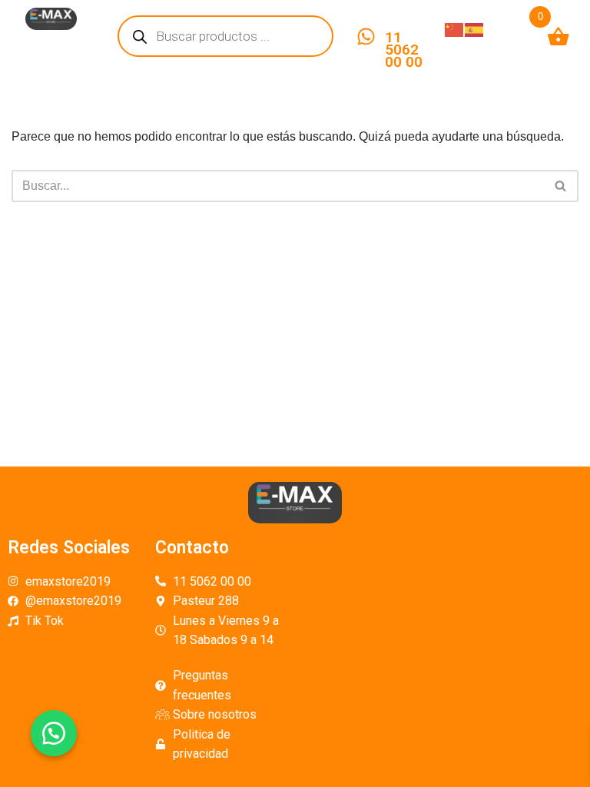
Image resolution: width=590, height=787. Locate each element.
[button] (54, 733)
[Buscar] (561, 186)
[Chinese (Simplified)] (455, 28)
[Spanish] (475, 28)
